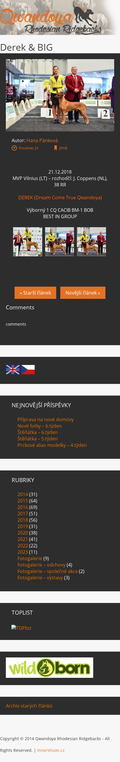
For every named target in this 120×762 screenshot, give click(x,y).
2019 (22, 526)
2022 (22, 545)
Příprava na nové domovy (45, 419)
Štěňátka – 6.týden (37, 432)
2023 (22, 552)
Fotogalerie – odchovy (41, 565)
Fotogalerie (29, 558)
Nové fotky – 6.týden (39, 426)
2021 (22, 539)
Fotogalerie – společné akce (47, 571)
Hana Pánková (42, 140)
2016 (22, 507)
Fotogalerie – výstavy (40, 577)
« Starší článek (35, 293)
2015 (22, 501)
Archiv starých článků (29, 706)
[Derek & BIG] (60, 62)
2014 (22, 494)
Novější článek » (83, 293)
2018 (63, 148)
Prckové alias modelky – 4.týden (52, 445)
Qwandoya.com (51, 17)
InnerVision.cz (51, 750)
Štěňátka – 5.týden (37, 438)
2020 (22, 533)
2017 (22, 513)
